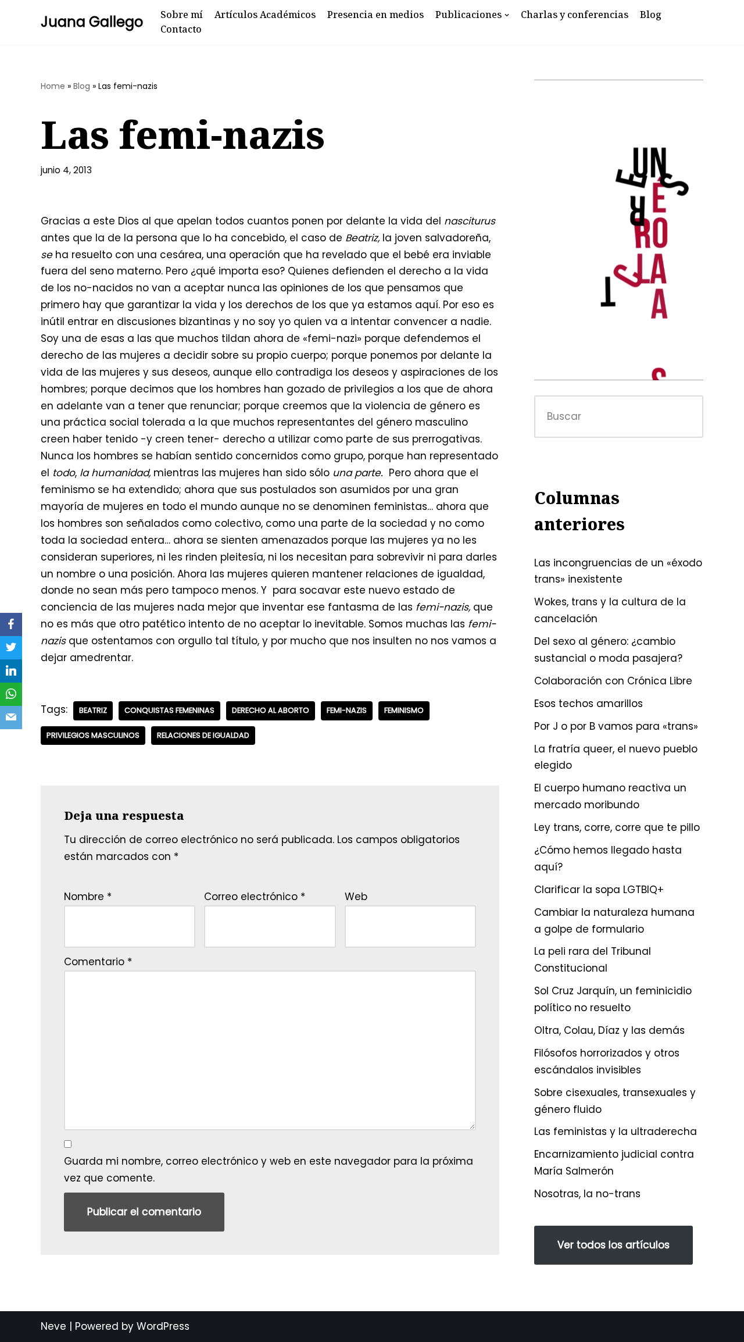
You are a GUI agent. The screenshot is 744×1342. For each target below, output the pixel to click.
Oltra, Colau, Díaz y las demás (609, 1030)
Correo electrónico (254, 897)
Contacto (181, 29)
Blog (650, 14)
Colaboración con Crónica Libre (613, 681)
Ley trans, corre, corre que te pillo (617, 827)
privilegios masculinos (93, 735)
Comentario (98, 962)
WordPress (163, 1326)
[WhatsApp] (11, 694)
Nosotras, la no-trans (587, 1194)
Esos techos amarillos (588, 704)
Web (356, 897)
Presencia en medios (375, 14)
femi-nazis (347, 710)
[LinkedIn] (11, 671)
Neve (53, 1326)
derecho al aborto (270, 710)
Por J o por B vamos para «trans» (616, 726)
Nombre (88, 897)
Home (53, 86)
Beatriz (93, 710)
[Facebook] (11, 624)
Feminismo (404, 710)
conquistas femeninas (169, 710)
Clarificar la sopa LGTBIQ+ (599, 890)
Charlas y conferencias (574, 14)
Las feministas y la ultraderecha (615, 1131)
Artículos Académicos (265, 14)
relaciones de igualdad (203, 735)
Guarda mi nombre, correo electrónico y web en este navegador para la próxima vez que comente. (268, 1169)
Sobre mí (181, 14)
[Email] (11, 717)
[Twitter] (11, 647)
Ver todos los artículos (613, 1245)
